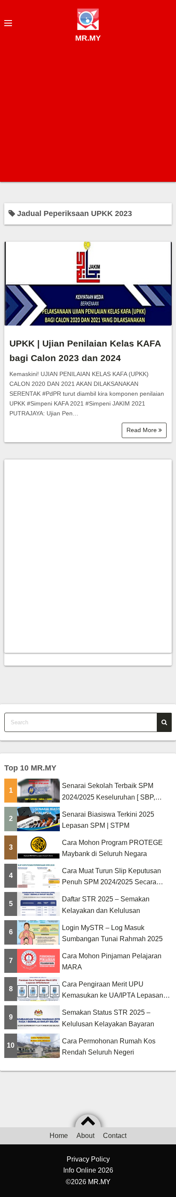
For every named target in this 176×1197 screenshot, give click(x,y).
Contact (114, 1135)
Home (59, 1135)
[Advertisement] (88, 114)
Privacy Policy (88, 1159)
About (85, 1135)
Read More (142, 430)
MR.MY (88, 38)
